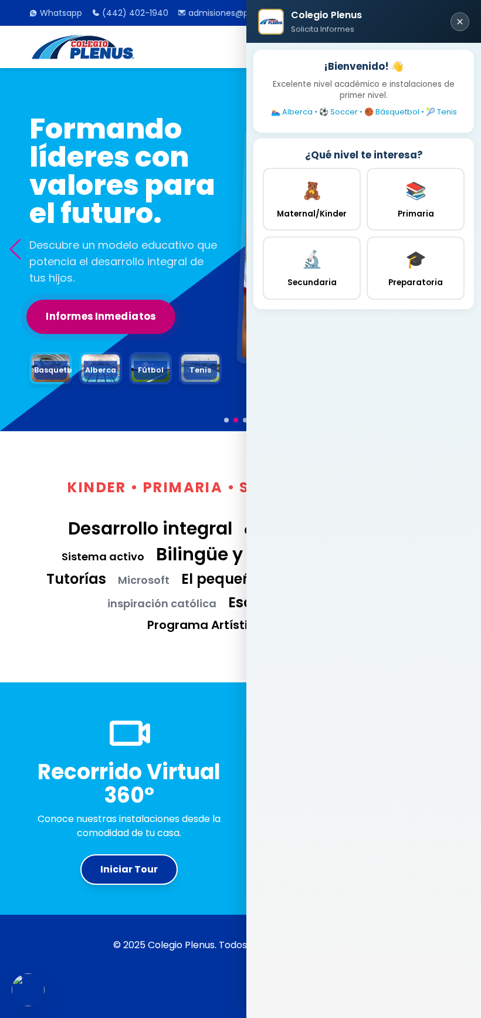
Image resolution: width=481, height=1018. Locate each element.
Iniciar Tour (129, 869)
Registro (69, 300)
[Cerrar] (459, 21)
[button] (15, 249)
